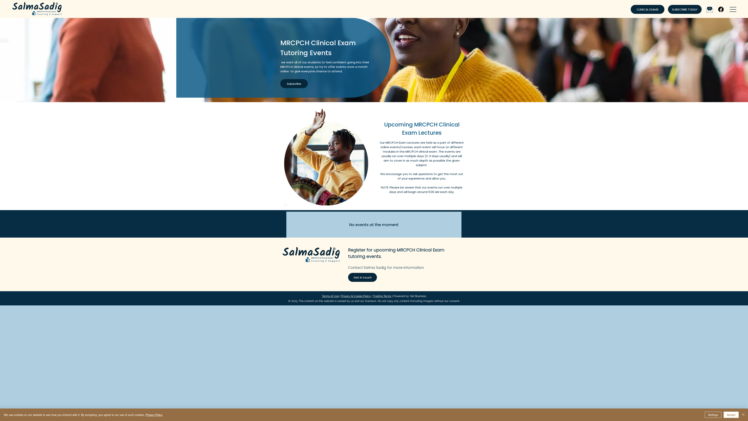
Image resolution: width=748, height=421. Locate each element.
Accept (731, 415)
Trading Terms (382, 296)
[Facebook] (721, 9)
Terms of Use (330, 296)
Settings (713, 415)
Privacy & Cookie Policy (356, 296)
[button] (733, 9)
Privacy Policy (154, 415)
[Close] (743, 415)
